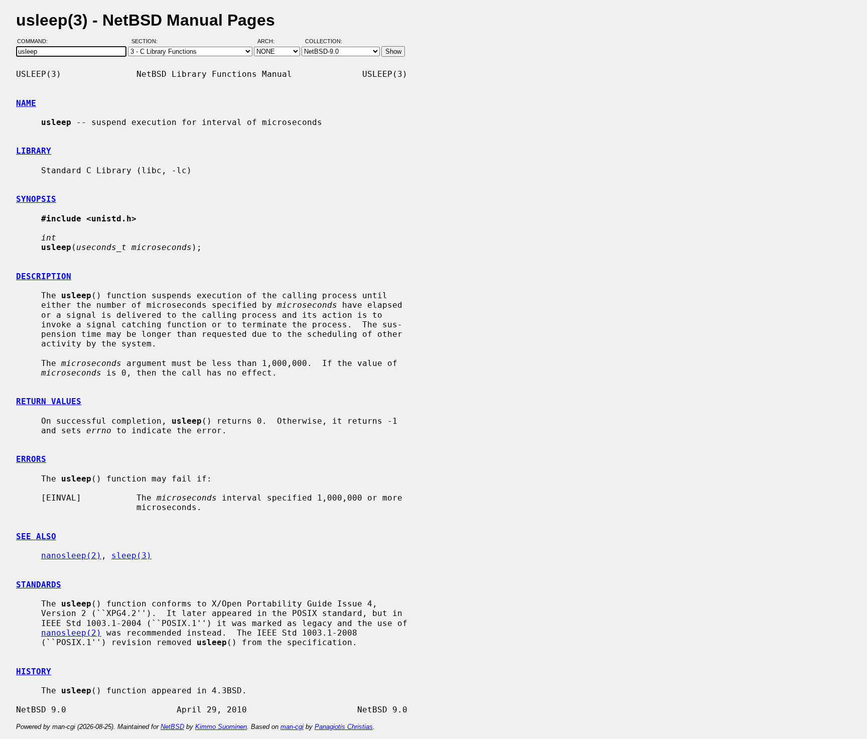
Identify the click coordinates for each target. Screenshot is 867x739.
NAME (26, 103)
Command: (35, 42)
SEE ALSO (36, 536)
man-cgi (292, 726)
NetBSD (172, 726)
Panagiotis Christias (344, 726)
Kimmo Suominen (221, 726)
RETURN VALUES (48, 401)
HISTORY (33, 671)
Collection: (323, 42)
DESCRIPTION (43, 276)
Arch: (270, 42)
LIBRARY (33, 151)
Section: (146, 42)
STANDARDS (38, 584)
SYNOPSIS (36, 199)
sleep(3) (131, 555)
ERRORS (31, 459)
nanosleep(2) (71, 555)
